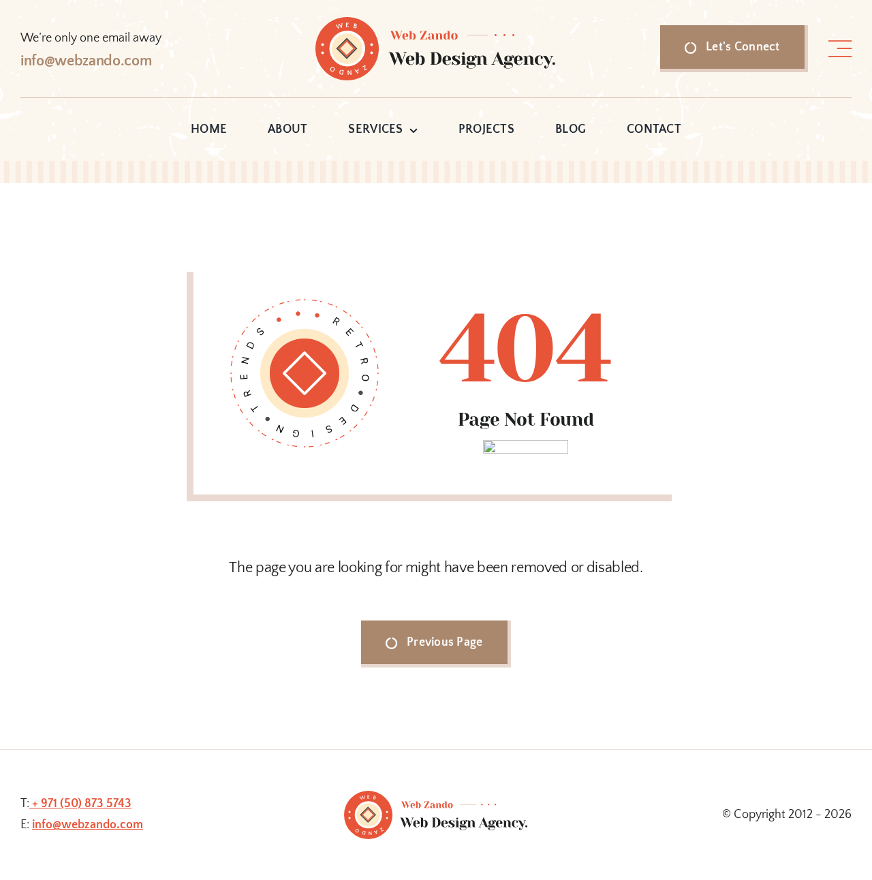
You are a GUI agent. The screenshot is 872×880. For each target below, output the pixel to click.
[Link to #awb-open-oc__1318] (840, 49)
